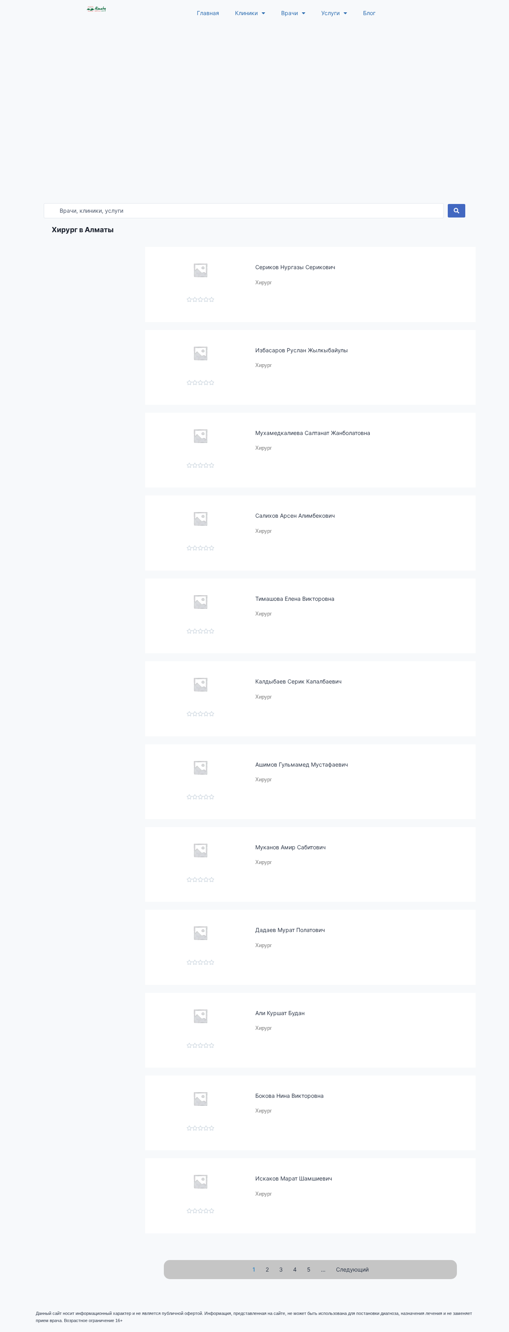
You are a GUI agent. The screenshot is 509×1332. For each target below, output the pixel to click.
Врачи (289, 13)
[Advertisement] (254, 86)
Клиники (246, 13)
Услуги (330, 13)
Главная (208, 13)
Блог (369, 13)
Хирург (263, 282)
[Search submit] (456, 210)
